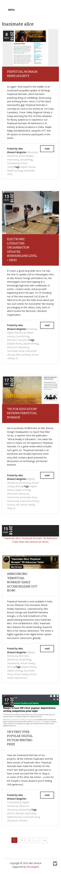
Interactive (13, 159)
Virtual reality (27, 504)
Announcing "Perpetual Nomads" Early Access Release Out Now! (22, 582)
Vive (9, 508)
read (47, 148)
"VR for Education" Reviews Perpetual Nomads (22, 413)
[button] (37, 840)
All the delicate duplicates (21, 813)
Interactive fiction (29, 501)
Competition (14, 802)
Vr (16, 358)
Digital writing (14, 170)
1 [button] (14, 840)
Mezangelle (33, 866)
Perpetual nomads (17, 820)
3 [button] (29, 840)
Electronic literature (18, 339)
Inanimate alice (15, 350)
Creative (31, 328)
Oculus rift (13, 504)
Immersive (12, 497)
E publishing (22, 336)
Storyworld (13, 163)
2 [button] (21, 840)
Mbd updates (23, 354)
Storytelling (26, 159)
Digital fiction (28, 166)
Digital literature (16, 332)
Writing (19, 486)
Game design (26, 155)
